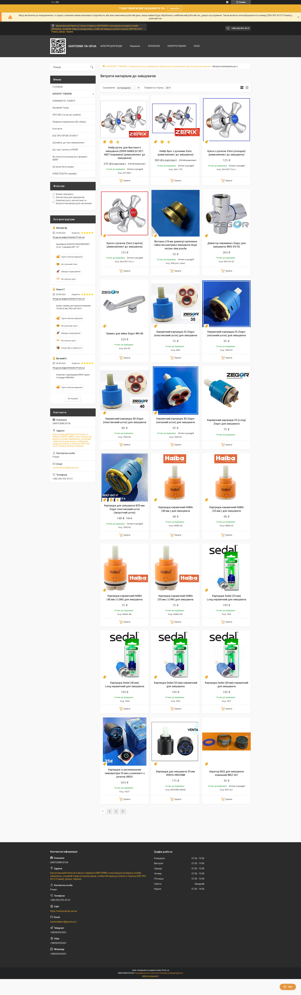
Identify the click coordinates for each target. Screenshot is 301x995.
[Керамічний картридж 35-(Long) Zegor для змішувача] (226, 390)
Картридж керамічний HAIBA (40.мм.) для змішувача (175, 509)
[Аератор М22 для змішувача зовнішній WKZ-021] (226, 741)
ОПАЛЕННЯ (154, 46)
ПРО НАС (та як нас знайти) (67, 114)
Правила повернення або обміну (69, 122)
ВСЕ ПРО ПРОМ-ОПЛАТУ (65, 135)
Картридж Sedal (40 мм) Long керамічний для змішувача (124, 684)
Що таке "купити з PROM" (65, 149)
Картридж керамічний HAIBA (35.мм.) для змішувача (226, 509)
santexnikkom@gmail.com (66, 467)
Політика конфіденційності (171, 973)
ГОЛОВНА (58, 87)
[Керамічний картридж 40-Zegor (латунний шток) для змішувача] (175, 390)
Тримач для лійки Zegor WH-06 (124, 333)
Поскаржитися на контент (146, 973)
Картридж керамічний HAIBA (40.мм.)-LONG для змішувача (125, 597)
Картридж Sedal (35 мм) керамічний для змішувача (175, 684)
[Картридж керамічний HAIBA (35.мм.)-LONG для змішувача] (175, 568)
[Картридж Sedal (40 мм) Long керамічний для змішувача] (124, 654)
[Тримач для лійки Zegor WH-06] (124, 303)
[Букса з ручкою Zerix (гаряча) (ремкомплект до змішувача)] (124, 213)
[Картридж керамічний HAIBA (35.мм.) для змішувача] (226, 477)
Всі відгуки (73, 398)
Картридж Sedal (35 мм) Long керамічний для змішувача (226, 597)
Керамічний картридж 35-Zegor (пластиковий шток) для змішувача (175, 333)
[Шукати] (92, 67)
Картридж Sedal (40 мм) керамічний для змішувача (226, 684)
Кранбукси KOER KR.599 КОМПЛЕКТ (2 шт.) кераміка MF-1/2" (73, 245)
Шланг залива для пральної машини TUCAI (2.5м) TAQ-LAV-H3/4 (73, 307)
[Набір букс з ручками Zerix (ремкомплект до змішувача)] (175, 119)
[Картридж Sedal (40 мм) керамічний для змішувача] (226, 654)
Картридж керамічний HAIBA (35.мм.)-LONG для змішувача (175, 597)
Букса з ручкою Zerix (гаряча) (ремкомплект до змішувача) (125, 245)
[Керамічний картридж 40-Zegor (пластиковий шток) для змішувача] (124, 390)
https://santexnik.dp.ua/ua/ (63, 911)
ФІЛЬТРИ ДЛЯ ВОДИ (111, 46)
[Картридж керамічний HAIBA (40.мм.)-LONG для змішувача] (124, 568)
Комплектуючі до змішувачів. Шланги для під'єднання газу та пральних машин (170, 66)
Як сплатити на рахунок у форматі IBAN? (70, 158)
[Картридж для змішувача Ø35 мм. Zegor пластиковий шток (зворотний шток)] (124, 477)
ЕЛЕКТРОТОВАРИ (177, 46)
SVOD (197, 46)
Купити (127, 180)
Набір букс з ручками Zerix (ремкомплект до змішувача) (175, 153)
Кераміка (135, 46)
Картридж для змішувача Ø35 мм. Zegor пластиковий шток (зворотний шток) (124, 509)
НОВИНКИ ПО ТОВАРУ (64, 101)
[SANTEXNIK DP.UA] (58, 46)
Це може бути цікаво (63, 166)
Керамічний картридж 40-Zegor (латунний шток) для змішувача (175, 420)
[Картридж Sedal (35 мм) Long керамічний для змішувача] (226, 568)
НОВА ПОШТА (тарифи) (65, 173)
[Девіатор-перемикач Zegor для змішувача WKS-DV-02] (226, 213)
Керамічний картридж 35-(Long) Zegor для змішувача (226, 422)
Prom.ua (165, 970)
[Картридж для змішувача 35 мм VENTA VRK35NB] (175, 741)
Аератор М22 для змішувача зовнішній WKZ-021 (226, 773)
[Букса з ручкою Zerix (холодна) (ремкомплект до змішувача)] (226, 119)
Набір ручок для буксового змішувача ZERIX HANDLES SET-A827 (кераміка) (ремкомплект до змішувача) (124, 153)
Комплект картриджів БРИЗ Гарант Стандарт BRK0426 (73, 376)
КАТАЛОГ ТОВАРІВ (117, 66)
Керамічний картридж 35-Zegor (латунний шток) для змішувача (226, 333)
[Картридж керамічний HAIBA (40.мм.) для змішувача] (175, 477)
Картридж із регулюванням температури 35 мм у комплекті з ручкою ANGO (125, 773)
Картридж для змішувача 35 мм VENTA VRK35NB (175, 773)
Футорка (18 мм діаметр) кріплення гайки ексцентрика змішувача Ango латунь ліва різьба (175, 245)
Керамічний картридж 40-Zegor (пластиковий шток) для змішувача (124, 420)
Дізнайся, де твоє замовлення (68, 142)
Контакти (57, 128)
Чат (290, 987)
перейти (175, 8)
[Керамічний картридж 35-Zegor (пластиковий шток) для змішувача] (175, 303)
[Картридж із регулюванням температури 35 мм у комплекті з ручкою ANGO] (124, 741)
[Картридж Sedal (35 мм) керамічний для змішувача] (175, 654)
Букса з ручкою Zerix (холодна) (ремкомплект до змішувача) (226, 153)
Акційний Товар (61, 107)
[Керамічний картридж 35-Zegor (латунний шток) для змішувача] (226, 303)
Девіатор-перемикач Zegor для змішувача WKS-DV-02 (226, 245)
